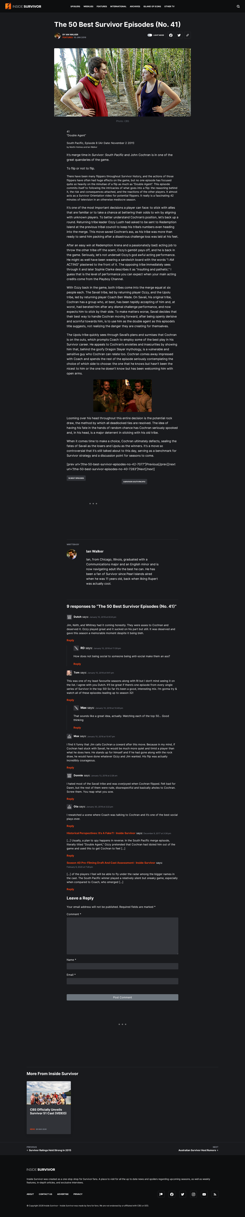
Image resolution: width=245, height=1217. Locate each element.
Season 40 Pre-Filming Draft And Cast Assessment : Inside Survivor (111, 862)
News (32, 1129)
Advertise (62, 1194)
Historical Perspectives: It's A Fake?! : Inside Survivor (101, 833)
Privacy (78, 1194)
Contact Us (45, 1194)
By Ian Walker (70, 34)
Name (71, 959)
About (30, 1194)
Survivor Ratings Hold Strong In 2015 (50, 1150)
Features (67, 37)
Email (71, 974)
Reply (70, 640)
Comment (74, 914)
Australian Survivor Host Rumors (197, 1150)
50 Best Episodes (76, 478)
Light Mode (159, 35)
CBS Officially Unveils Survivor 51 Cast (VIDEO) (48, 1111)
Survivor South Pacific (134, 482)
